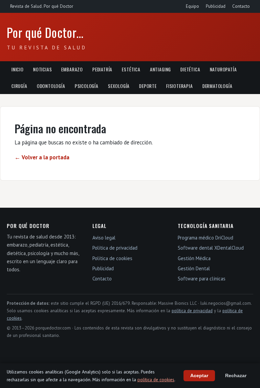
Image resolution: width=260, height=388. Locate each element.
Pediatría (102, 69)
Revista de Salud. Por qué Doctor (41, 6)
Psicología (87, 86)
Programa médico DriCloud (205, 237)
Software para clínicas (201, 278)
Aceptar (199, 375)
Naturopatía (223, 69)
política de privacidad (192, 311)
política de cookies (155, 379)
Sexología (119, 86)
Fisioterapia (179, 86)
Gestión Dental (194, 268)
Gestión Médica (194, 258)
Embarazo (72, 69)
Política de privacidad (114, 248)
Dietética (190, 69)
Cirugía (19, 86)
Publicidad (215, 6)
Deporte (148, 86)
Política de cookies (112, 258)
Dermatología (217, 86)
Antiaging (160, 69)
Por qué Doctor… (45, 32)
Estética (131, 69)
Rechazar (235, 375)
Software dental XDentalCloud (211, 248)
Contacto (241, 6)
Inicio (18, 69)
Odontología (51, 86)
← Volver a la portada (42, 157)
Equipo (192, 6)
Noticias (42, 69)
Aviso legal (103, 237)
